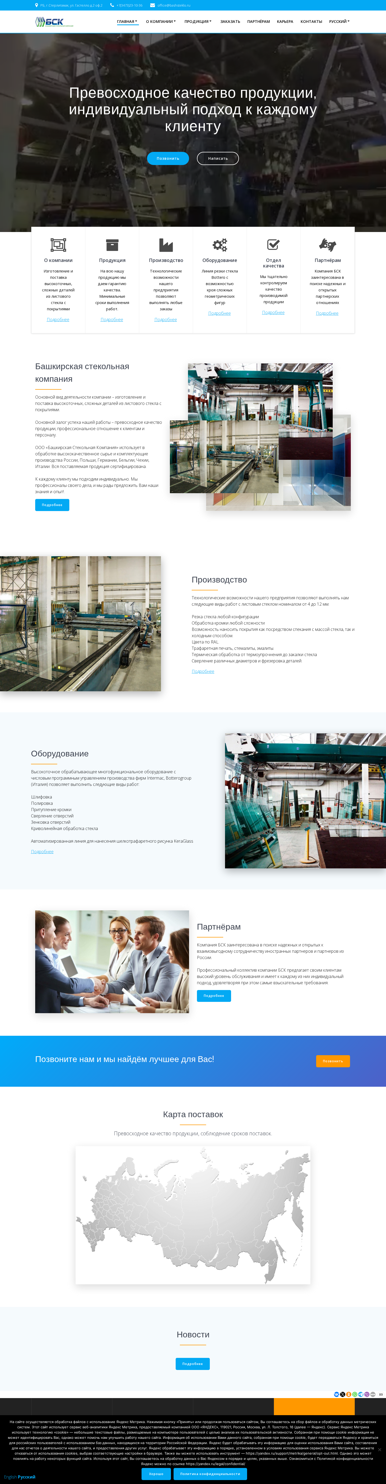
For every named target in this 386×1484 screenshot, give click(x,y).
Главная (125, 21)
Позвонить (168, 158)
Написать (218, 158)
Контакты (311, 21)
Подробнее (58, 319)
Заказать (230, 21)
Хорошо (156, 1474)
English (10, 1477)
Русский (338, 21)
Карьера (285, 21)
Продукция (196, 21)
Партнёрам (258, 21)
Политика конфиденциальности (210, 1474)
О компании (159, 21)
